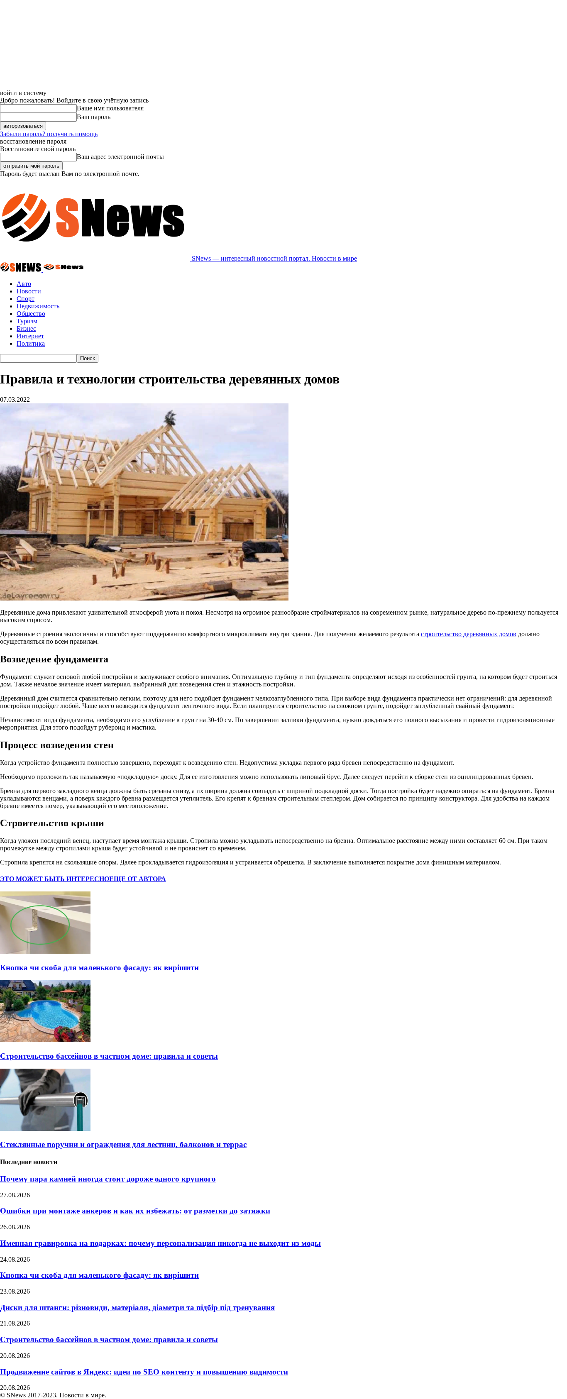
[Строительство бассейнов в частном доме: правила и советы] (45, 1039)
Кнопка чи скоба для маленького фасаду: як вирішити (99, 967)
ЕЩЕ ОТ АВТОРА (137, 878)
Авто (24, 283)
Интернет (30, 335)
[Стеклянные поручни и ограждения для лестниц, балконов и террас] (45, 1128)
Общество (31, 313)
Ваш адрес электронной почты (120, 156)
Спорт (25, 298)
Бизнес (26, 328)
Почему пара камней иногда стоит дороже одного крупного (108, 1178)
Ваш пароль (93, 116)
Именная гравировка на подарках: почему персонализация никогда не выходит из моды (160, 1243)
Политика (31, 343)
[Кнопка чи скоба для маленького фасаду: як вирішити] (45, 951)
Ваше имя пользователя (110, 108)
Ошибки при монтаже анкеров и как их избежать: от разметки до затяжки (135, 1210)
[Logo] (21, 269)
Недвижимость (38, 306)
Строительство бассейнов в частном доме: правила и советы (109, 1056)
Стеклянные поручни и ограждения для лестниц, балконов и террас (123, 1144)
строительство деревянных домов (468, 633)
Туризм (27, 321)
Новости (29, 291)
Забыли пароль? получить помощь (49, 133)
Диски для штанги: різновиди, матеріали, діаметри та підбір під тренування (137, 1307)
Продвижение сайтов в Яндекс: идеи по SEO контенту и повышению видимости (144, 1371)
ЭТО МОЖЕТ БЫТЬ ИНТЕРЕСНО (54, 878)
